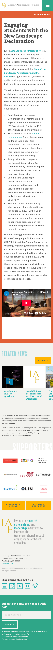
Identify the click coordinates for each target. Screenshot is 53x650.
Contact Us (7, 563)
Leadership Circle (13, 505)
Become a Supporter (39, 505)
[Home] (21, 5)
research (32, 521)
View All (43, 360)
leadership (20, 528)
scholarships (21, 524)
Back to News (42, 14)
